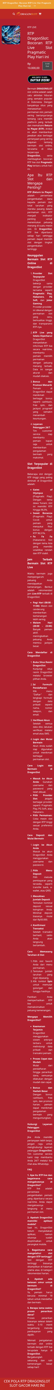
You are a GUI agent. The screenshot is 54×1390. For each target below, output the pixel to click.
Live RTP (37, 593)
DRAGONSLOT (44, 88)
